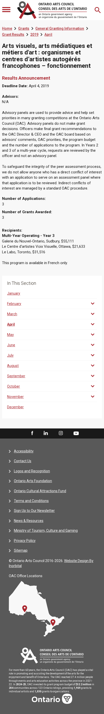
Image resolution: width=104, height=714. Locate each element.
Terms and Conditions (31, 501)
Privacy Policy (25, 541)
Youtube (76, 433)
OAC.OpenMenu (7, 10)
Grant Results (13, 35)
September (16, 376)
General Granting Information (59, 28)
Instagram (60, 433)
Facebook (32, 433)
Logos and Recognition (32, 471)
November (15, 397)
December (15, 407)
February (14, 304)
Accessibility (24, 451)
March (12, 314)
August (13, 366)
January (13, 293)
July (10, 355)
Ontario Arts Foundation (33, 481)
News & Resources (28, 521)
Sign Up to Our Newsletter (34, 511)
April (48, 35)
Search (98, 10)
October (13, 386)
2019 (34, 35)
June (11, 345)
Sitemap (21, 550)
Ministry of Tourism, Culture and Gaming (46, 531)
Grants (23, 28)
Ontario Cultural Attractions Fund (40, 491)
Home (7, 28)
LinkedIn (45, 433)
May (10, 335)
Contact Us (22, 461)
